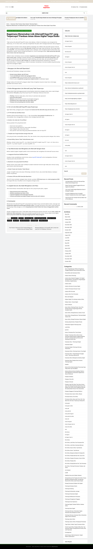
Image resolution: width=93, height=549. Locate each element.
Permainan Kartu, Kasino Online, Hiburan (73, 394)
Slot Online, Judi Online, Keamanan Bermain (74, 445)
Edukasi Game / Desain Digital (71, 302)
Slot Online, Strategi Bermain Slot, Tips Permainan (75, 463)
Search (66, 171)
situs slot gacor (68, 46)
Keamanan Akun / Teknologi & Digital (73, 341)
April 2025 (67, 245)
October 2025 (68, 230)
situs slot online (68, 426)
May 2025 (67, 243)
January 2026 (68, 222)
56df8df (9, 39)
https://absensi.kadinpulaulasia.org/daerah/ (74, 88)
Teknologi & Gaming (69, 488)
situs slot (67, 418)
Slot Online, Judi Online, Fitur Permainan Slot (74, 442)
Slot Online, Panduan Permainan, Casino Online (75, 458)
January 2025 (68, 253)
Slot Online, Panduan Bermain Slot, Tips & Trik (74, 455)
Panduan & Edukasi (69, 376)
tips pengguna (34, 220)
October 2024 (68, 261)
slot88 (66, 472)
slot (66, 72)
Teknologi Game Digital (70, 508)
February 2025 (68, 251)
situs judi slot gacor (69, 413)
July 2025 (67, 237)
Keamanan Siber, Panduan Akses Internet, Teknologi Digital (19, 30)
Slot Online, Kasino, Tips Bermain (72, 450)
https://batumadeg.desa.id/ (70, 103)
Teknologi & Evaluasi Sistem (71, 486)
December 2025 (68, 224)
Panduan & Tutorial (69, 381)
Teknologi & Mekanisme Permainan (72, 496)
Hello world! (80, 206)
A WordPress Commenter (70, 206)
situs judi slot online (69, 416)
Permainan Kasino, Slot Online (71, 396)
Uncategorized (68, 532)
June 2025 (67, 240)
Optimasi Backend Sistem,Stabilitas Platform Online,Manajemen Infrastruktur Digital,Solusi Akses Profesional (74, 373)
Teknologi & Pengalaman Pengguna (72, 499)
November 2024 (68, 258)
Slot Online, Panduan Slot (70, 460)
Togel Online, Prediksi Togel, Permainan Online (75, 524)
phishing (10, 220)
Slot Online (67, 439)
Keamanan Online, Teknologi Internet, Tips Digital (75, 351)
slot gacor (67, 56)
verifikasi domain (43, 220)
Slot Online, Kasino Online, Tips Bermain (73, 447)
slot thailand (67, 470)
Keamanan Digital (69, 344)
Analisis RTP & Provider (70, 291)
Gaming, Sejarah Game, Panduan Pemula (73, 321)
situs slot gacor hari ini (70, 67)
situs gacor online (69, 405)
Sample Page (45, 13)
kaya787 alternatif (37, 157)
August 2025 (67, 235)
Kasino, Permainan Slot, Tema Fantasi (73, 332)
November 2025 (68, 227)
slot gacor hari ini (69, 41)
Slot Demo (67, 432)
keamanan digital (29, 218)
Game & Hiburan (68, 304)
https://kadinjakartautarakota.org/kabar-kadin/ (75, 93)
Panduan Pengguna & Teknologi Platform (73, 391)
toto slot (67, 140)
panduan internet (51, 218)
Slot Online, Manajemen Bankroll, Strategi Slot (75, 453)
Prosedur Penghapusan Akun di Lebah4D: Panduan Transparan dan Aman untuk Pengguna (60, 1)
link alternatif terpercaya (40, 218)
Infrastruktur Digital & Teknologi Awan (73, 324)
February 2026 (68, 219)
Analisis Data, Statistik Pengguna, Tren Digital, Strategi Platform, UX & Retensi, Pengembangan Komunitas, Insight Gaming (75, 280)
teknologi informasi (24, 220)
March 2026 (67, 216)
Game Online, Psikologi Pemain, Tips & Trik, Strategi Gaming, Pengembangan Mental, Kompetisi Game (74, 309)
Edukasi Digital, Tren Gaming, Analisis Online (74, 299)
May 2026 (67, 214)
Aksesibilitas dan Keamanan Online (72, 272)
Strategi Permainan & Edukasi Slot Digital (73, 483)
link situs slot (68, 51)
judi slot (67, 329)
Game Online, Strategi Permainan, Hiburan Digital (75, 319)
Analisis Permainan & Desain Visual (72, 288)
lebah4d (66, 364)
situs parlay (67, 145)
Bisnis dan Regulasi (69, 296)
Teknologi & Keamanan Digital (71, 493)
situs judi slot (68, 411)
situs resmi (16, 220)
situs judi (67, 408)
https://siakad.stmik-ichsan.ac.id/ (72, 82)
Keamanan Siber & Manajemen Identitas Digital (75, 357)
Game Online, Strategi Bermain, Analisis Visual (75, 312)
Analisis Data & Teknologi (70, 275)
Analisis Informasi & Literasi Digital (72, 286)
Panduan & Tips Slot (69, 379)
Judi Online (67, 327)
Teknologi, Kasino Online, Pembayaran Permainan (75, 521)
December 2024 (68, 256)
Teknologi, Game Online (70, 519)
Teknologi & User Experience (71, 501)
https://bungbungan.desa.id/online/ (72, 109)
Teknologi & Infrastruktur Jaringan (72, 491)
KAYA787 (21, 218)
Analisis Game (68, 283)
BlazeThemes (55, 546)
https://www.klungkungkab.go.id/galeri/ (73, 98)
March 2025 (67, 248)
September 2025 (68, 232)
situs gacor (67, 403)
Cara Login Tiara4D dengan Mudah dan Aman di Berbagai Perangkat (32, 17)
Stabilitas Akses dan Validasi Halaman (73, 475)
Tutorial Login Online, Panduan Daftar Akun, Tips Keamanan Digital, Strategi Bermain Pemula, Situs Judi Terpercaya (75, 528)
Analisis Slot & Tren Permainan (71, 294)
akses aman (14, 218)
